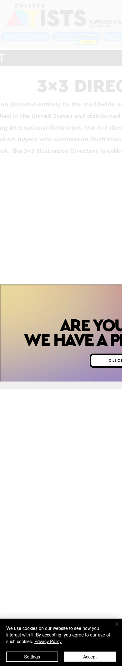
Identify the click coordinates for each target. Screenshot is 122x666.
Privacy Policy (48, 641)
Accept (90, 656)
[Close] (113, 627)
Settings (32, 656)
